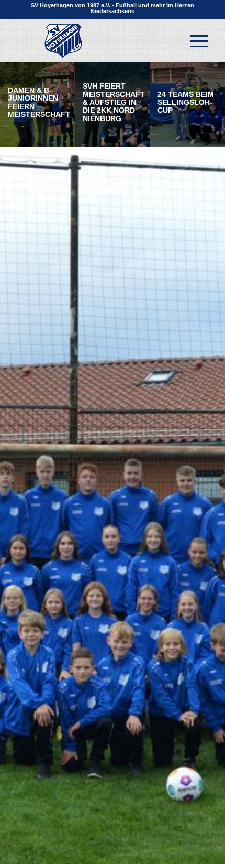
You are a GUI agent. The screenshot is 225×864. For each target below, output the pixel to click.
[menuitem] (193, 40)
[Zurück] (23, 579)
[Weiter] (201, 579)
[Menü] (193, 40)
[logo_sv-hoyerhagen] (93, 40)
